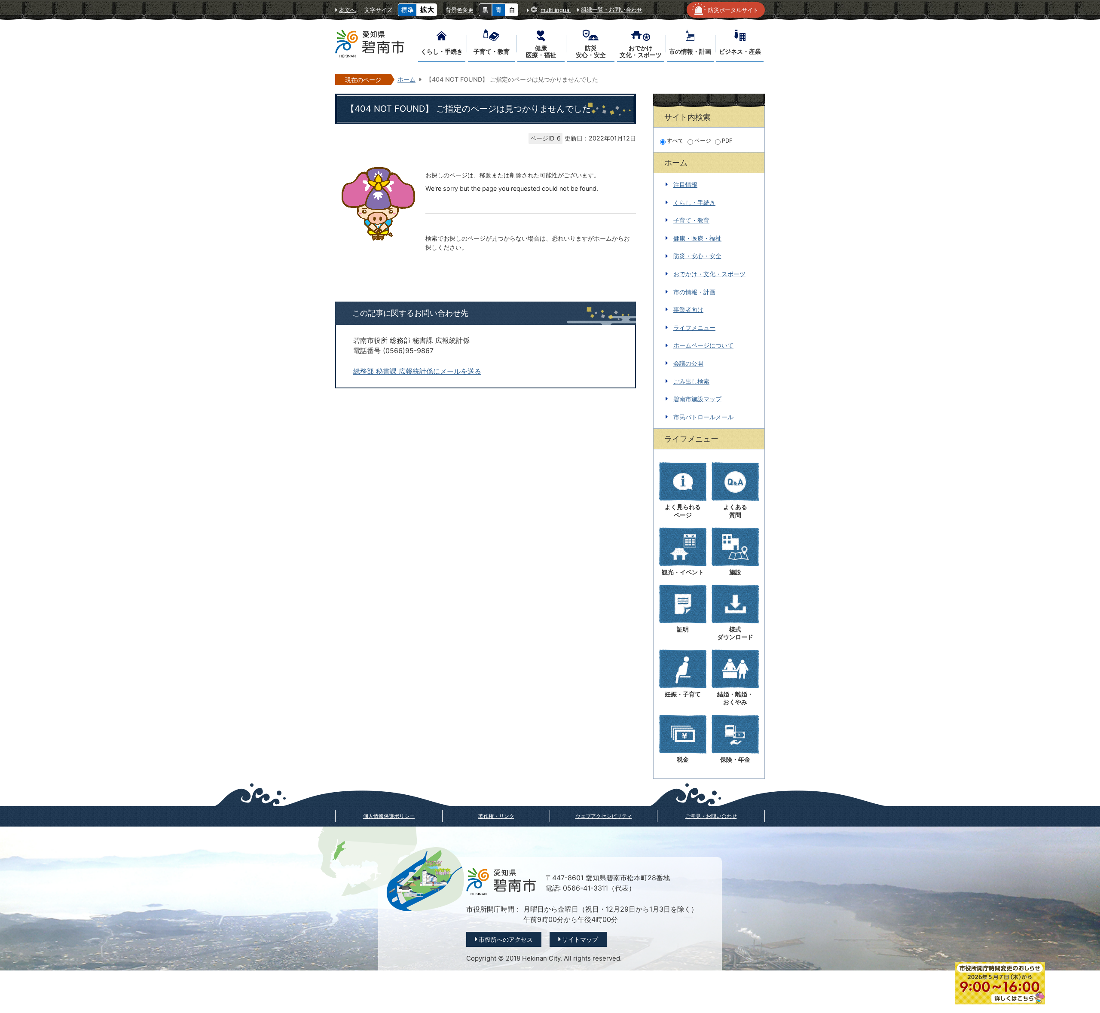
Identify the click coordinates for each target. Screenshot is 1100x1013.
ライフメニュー (694, 327)
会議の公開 (688, 363)
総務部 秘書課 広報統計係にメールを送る (417, 371)
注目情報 (685, 184)
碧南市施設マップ (697, 399)
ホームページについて (703, 345)
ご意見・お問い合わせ (711, 816)
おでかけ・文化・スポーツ (709, 274)
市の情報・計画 (694, 292)
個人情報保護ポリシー (389, 816)
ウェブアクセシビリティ (603, 816)
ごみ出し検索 (691, 381)
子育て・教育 (691, 220)
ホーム (406, 79)
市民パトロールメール (703, 417)
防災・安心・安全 (697, 255)
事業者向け (688, 309)
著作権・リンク (496, 816)
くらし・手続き (694, 202)
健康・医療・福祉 (697, 238)
